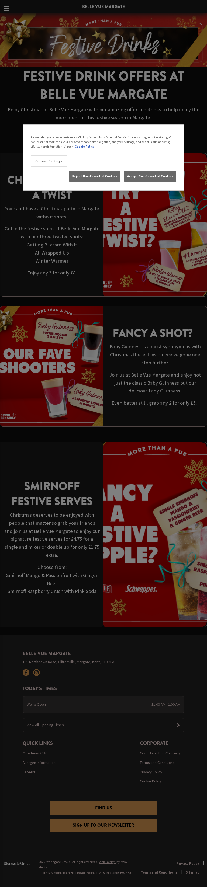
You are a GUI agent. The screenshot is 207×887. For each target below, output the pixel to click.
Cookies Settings (48, 161)
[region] (103, 157)
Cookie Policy (84, 146)
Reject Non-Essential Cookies (95, 176)
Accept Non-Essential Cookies (150, 176)
